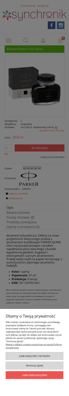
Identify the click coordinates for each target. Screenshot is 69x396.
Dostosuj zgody (34, 365)
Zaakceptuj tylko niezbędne (34, 355)
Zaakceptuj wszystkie (34, 375)
